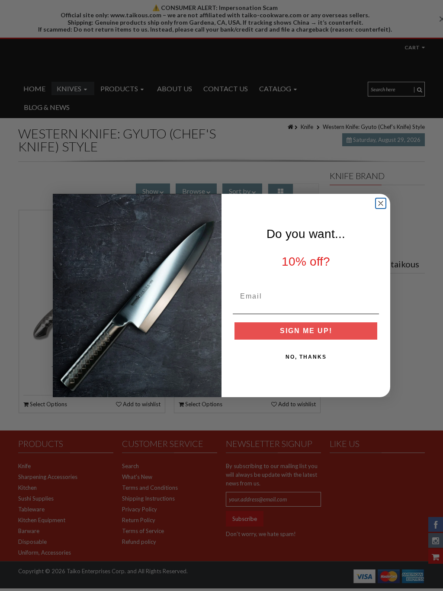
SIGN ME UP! (306, 330)
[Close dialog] (381, 203)
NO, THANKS (306, 357)
